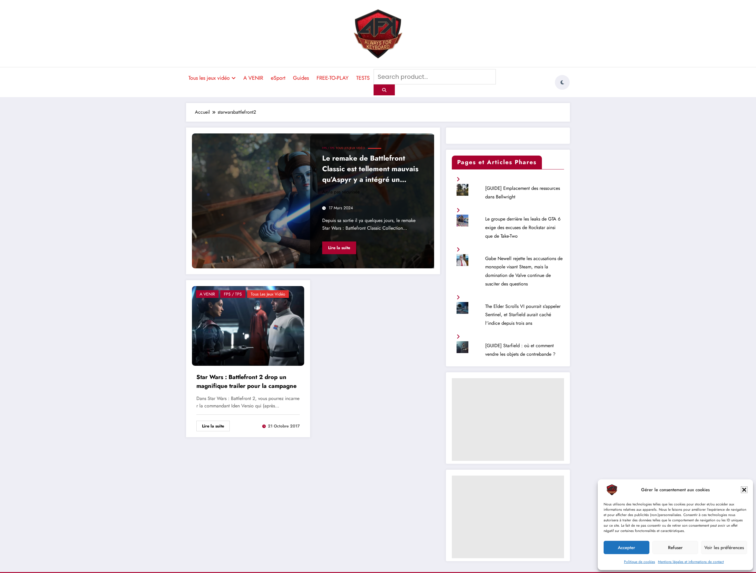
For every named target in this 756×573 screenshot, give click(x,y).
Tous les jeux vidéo (209, 78)
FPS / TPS (328, 148)
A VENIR (253, 78)
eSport (278, 78)
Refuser (675, 547)
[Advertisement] (508, 419)
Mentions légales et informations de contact (691, 561)
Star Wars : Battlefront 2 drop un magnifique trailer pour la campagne (246, 381)
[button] (744, 490)
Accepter (626, 547)
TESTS (363, 78)
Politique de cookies (639, 561)
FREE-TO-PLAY (332, 78)
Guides (301, 78)
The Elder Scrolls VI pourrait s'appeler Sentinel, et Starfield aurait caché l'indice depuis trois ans (523, 315)
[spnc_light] (562, 82)
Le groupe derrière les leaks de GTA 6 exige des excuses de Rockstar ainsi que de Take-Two (523, 227)
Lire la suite (339, 248)
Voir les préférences (724, 547)
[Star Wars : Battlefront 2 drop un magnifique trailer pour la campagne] (248, 325)
